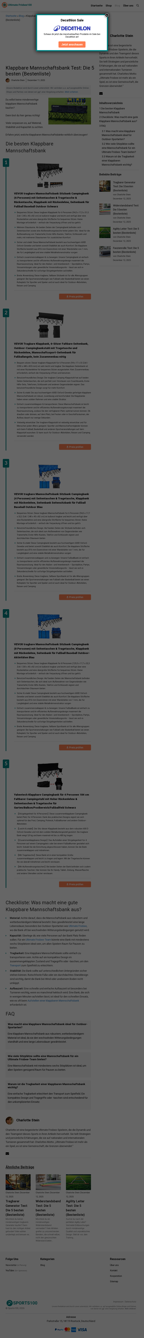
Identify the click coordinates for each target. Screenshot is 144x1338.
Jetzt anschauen (72, 44)
